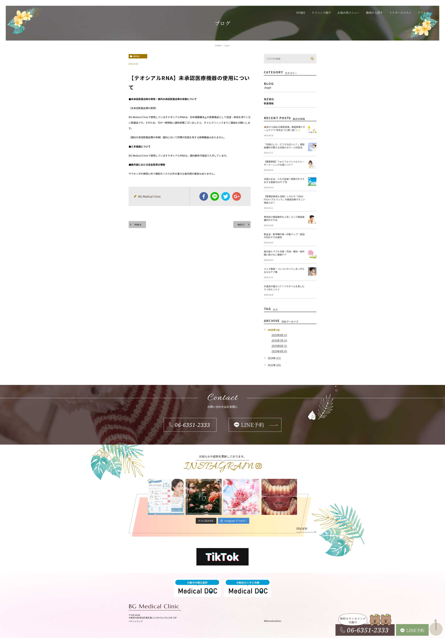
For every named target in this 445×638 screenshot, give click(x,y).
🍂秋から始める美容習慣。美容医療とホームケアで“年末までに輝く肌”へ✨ (284, 128)
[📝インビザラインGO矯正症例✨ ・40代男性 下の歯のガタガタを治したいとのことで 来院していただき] (279, 497)
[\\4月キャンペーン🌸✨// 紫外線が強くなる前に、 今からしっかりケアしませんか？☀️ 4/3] (241, 497)
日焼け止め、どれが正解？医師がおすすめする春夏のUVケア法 (284, 180)
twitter (225, 196)
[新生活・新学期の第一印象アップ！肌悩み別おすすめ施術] (312, 237)
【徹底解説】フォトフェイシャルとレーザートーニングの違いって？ (284, 163)
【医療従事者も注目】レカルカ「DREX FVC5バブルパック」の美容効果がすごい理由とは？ (284, 199)
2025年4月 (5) (279, 351)
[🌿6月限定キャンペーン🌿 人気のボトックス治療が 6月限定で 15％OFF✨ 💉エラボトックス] (166, 497)
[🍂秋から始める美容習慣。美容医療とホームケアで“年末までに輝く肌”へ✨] (312, 129)
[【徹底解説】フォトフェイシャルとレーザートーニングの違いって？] (312, 164)
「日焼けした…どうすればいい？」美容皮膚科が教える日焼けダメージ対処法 (284, 146)
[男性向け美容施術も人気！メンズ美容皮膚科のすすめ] (312, 219)
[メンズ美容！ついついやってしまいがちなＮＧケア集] (312, 271)
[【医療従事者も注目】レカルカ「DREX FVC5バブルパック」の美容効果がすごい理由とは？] (312, 199)
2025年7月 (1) (279, 340)
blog (136, 56)
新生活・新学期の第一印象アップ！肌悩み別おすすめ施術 (284, 236)
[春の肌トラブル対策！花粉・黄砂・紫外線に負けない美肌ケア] (312, 254)
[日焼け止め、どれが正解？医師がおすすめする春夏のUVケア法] (312, 181)
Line (214, 196)
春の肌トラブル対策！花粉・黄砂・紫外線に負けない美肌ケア (284, 253)
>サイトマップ (136, 621)
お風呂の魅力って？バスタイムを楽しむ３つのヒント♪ (284, 288)
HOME (218, 45)
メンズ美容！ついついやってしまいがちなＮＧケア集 (284, 270)
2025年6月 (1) (279, 346)
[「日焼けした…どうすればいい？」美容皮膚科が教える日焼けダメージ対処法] (312, 147)
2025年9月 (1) (279, 335)
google (236, 196)
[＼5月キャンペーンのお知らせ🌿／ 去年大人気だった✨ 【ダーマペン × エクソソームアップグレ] (204, 497)
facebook (203, 196)
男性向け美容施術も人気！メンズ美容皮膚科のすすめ (284, 218)
